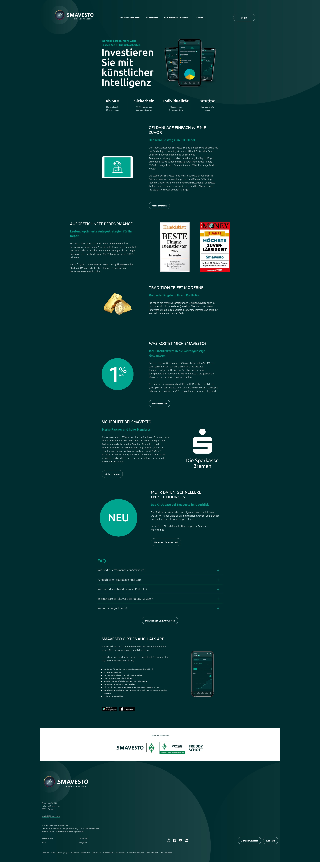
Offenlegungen (166, 852)
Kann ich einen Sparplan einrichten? (119, 579)
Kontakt (45, 816)
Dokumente (96, 852)
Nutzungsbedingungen (60, 852)
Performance (152, 17)
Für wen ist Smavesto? (130, 17)
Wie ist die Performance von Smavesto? (121, 570)
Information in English (135, 852)
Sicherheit (83, 838)
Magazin (83, 842)
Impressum (55, 816)
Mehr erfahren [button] (159, 205)
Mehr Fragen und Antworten (160, 620)
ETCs (151, 164)
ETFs (182, 161)
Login (244, 17)
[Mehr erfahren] (109, 710)
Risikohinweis (120, 852)
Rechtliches (85, 852)
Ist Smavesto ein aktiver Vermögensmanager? (125, 598)
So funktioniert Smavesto (176, 17)
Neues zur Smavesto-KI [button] (166, 542)
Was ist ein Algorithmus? (112, 608)
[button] (136, 753)
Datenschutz (108, 852)
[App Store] (127, 710)
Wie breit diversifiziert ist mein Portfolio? (122, 589)
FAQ (44, 842)
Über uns (45, 852)
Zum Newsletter (249, 840)
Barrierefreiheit (152, 852)
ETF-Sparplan (47, 838)
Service (199, 17)
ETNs (194, 164)
